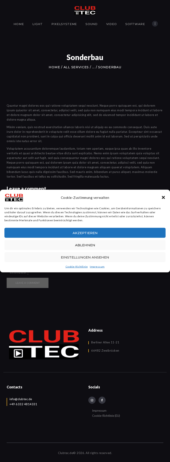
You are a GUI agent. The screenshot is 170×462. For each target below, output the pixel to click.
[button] (163, 197)
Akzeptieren (85, 233)
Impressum (97, 266)
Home (54, 67)
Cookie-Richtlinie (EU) (106, 415)
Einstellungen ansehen (85, 257)
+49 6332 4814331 (23, 404)
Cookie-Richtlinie (77, 266)
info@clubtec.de (21, 399)
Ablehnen (85, 245)
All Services (76, 67)
